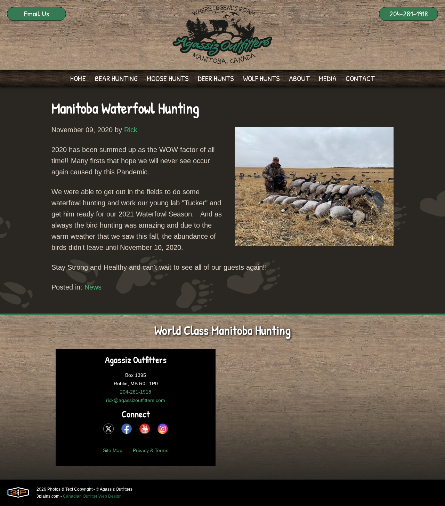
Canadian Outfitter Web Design (92, 496)
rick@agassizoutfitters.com (135, 400)
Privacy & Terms (150, 450)
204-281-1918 (408, 13)
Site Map (112, 450)
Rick (130, 130)
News (93, 287)
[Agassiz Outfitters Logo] (222, 35)
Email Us (36, 13)
